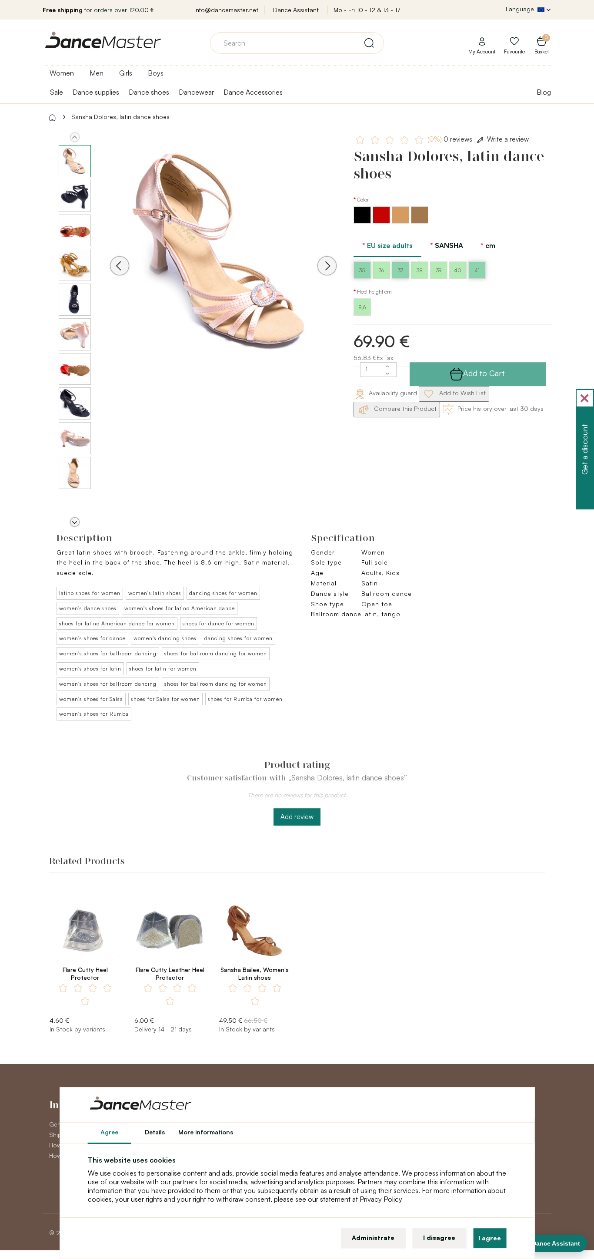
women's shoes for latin (90, 668)
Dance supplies (96, 92)
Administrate (373, 1237)
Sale (56, 92)
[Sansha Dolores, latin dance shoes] (223, 253)
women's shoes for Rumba (94, 713)
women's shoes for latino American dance (179, 608)
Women (62, 73)
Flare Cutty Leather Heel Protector (170, 973)
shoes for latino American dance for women (117, 623)
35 (362, 270)
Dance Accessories (253, 92)
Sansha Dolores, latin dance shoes (120, 116)
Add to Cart (484, 373)
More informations (205, 1132)
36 (381, 270)
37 (400, 270)
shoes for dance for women (218, 623)
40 (457, 270)
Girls (125, 73)
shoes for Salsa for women (165, 699)
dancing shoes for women (223, 593)
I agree (489, 1238)
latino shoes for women (89, 593)
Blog (544, 92)
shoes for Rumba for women (245, 699)
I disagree (439, 1237)
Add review (297, 817)
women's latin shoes (154, 593)
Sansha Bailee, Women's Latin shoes (254, 973)
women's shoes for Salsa (91, 699)
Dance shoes (149, 92)
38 (420, 270)
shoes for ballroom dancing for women (215, 653)
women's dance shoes (88, 608)
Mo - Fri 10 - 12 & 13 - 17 (367, 9)
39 (438, 270)
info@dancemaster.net (226, 9)
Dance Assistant (296, 9)
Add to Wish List (461, 393)
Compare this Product (404, 408)
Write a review (508, 139)
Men (96, 73)
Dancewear (196, 92)
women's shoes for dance (92, 638)
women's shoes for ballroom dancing (108, 653)
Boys (156, 73)
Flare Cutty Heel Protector (85, 973)
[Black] (363, 221)
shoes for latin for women (163, 668)
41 (477, 270)
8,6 (362, 307)
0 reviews (450, 139)
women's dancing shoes (165, 638)
